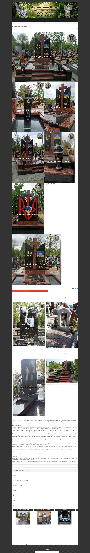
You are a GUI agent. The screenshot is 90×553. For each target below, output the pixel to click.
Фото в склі (15, 505)
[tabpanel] (45, 516)
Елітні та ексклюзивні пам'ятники (20, 28)
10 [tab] (77, 527)
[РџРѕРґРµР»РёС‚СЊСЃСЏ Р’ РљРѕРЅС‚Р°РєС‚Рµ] (77, 288)
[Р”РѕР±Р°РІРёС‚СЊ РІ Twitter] (75, 288)
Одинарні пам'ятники (23, 19)
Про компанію (57, 19)
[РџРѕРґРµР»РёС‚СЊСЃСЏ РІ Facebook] (73, 288)
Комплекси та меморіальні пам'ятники (20, 480)
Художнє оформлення (17, 485)
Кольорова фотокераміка (18, 487)
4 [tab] (34, 527)
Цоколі (14, 502)
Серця (14, 495)
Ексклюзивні (15, 482)
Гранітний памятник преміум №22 (45, 509)
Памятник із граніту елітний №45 (28, 297)
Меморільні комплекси (33, 19)
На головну (15, 19)
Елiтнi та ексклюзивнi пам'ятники (46, 19)
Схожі (39, 291)
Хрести (14, 497)
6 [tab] (48, 527)
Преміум (14, 475)
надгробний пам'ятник (37, 423)
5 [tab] (41, 527)
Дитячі (14, 500)
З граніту (14, 492)
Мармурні (15, 490)
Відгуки (21, 291)
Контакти (18, 0)
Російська (14, 0)
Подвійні (14, 477)
